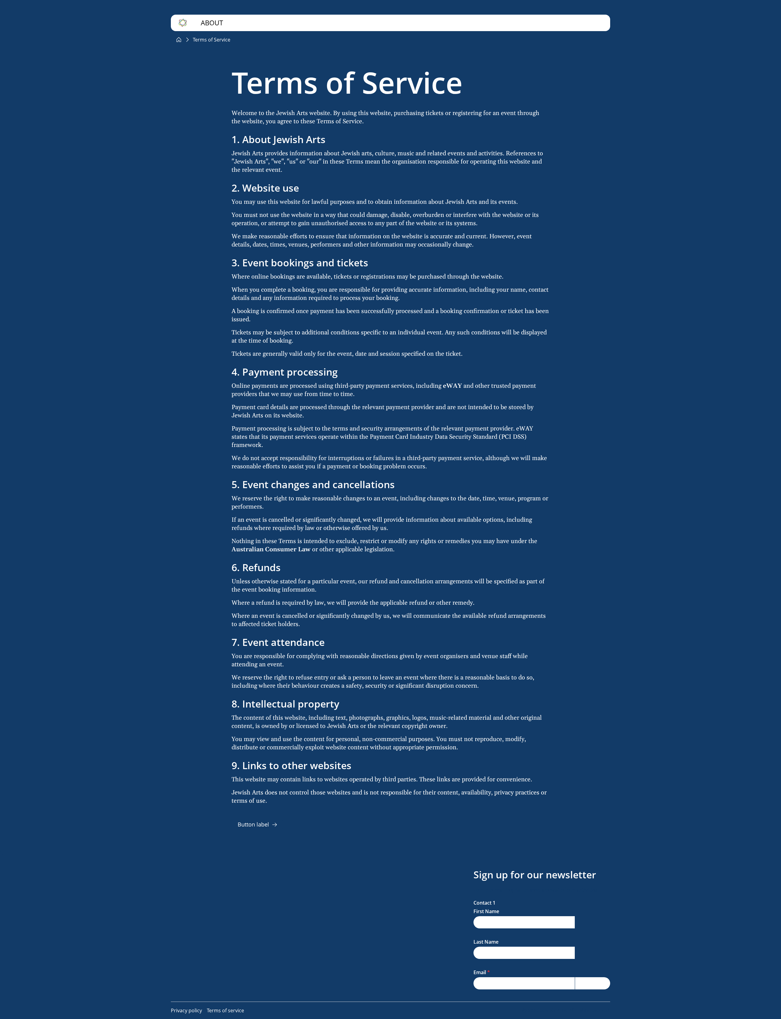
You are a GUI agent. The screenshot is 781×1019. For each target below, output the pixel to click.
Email (479, 972)
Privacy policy (186, 1010)
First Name (486, 911)
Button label (253, 824)
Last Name (485, 941)
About (212, 22)
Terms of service (225, 1010)
